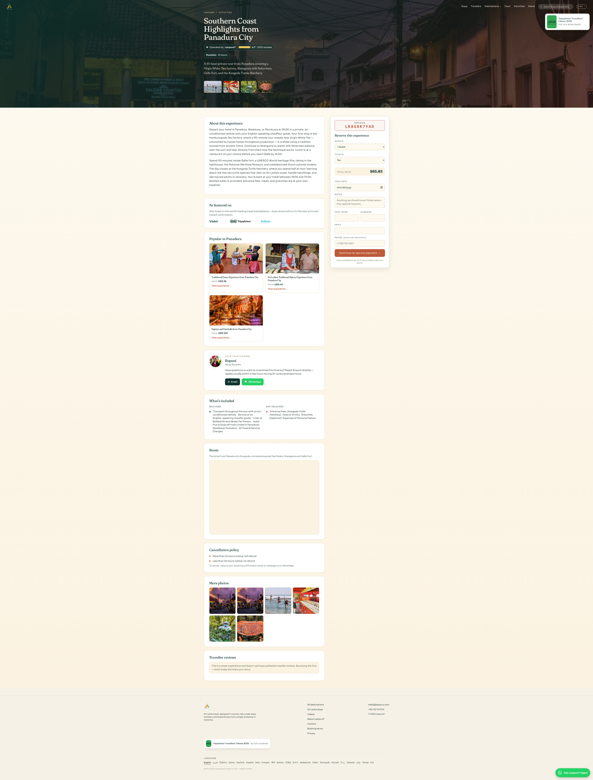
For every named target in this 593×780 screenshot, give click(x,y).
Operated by (239, 47)
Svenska (351, 762)
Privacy (311, 733)
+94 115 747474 (376, 709)
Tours (508, 6)
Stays (464, 6)
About (531, 6)
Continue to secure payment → (360, 253)
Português (325, 762)
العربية (215, 762)
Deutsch (240, 762)
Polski (315, 762)
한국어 (295, 762)
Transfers (476, 6)
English (207, 762)
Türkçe (365, 762)
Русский (335, 762)
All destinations (315, 704)
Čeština (223, 762)
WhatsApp (252, 381)
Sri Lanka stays (315, 709)
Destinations (493, 6)
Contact (311, 724)
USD (581, 6)
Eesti (257, 762)
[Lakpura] (9, 7)
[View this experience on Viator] (217, 221)
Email (232, 381)
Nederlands (305, 762)
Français (266, 762)
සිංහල (343, 762)
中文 (372, 762)
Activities (519, 6)
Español (250, 762)
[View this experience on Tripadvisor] (243, 221)
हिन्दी (273, 762)
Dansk (232, 762)
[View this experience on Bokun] (268, 221)
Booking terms (315, 728)
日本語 (288, 762)
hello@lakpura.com (378, 704)
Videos (311, 714)
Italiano (280, 762)
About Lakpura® (315, 719)
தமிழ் (358, 762)
